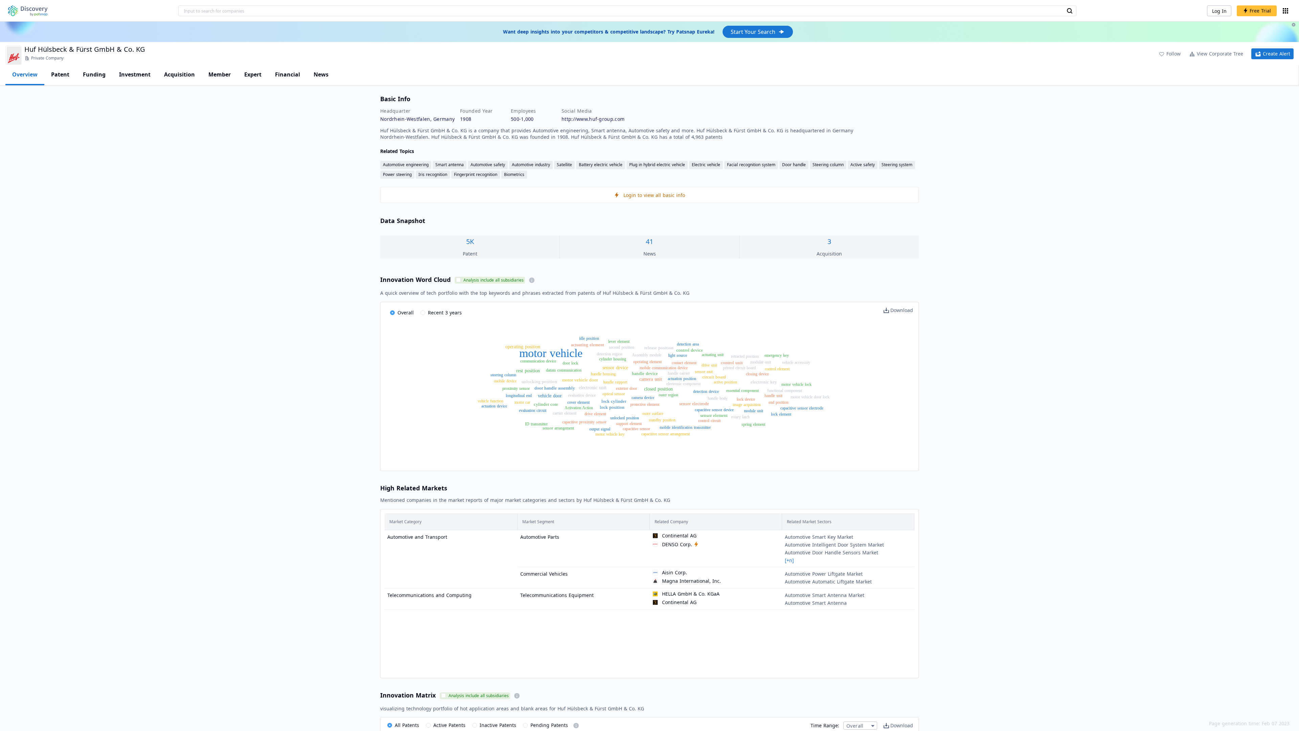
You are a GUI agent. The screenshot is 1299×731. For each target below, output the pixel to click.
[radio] (401, 313)
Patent (60, 74)
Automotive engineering (406, 165)
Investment (135, 74)
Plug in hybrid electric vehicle (657, 165)
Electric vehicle (706, 165)
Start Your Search (753, 32)
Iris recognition (432, 174)
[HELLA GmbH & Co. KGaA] (655, 594)
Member (219, 74)
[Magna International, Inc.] (655, 581)
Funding (94, 74)
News (321, 74)
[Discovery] (28, 10)
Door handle (794, 165)
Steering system (897, 165)
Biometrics (514, 174)
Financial (287, 74)
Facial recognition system (751, 165)
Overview (25, 74)
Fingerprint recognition (475, 174)
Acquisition (179, 74)
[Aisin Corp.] (655, 573)
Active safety (862, 165)
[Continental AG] (655, 536)
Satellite (564, 165)
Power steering (397, 174)
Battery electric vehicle (600, 165)
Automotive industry (531, 165)
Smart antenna (449, 165)
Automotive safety (488, 165)
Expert (252, 74)
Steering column (828, 165)
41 (649, 241)
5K (470, 241)
